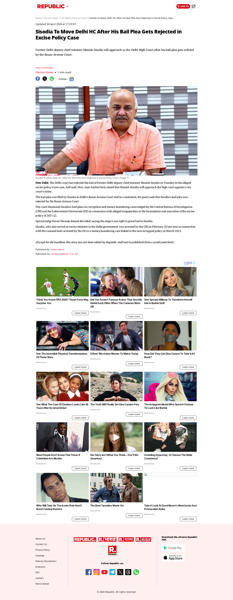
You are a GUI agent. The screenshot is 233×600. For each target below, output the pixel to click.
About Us (40, 538)
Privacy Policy (43, 550)
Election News (44, 72)
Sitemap (40, 555)
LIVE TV (184, 6)
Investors (40, 567)
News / (39, 18)
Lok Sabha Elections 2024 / (74, 18)
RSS (37, 572)
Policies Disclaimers (46, 561)
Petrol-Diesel (42, 584)
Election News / (51, 18)
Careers (40, 578)
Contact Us (41, 544)
